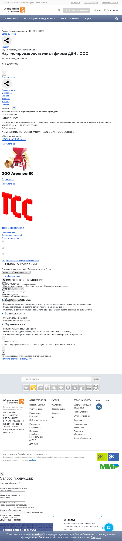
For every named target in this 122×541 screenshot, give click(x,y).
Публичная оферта (38, 420)
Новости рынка (58, 409)
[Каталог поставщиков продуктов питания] (47, 387)
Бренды (5, 96)
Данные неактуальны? (12, 235)
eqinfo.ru (32, 460)
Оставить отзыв (9, 34)
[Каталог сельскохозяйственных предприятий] (54, 387)
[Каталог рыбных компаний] (40, 387)
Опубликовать (17, 289)
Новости (5, 101)
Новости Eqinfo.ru (37, 405)
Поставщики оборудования (38, 18)
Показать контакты (10, 238)
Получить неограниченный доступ (17, 359)
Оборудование (69, 18)
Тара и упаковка (81, 412)
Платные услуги (91, 3)
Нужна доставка (9, 518)
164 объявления (9, 232)
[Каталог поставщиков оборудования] (33, 387)
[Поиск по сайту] (116, 18)
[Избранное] (59, 10)
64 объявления (8, 184)
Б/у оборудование (82, 416)
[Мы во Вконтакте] (99, 406)
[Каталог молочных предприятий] (75, 387)
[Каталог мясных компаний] (26, 387)
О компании (7, 93)
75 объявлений (8, 144)
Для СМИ (33, 444)
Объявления (10, 18)
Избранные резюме (30, 260)
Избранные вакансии (11, 260)
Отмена (5, 289)
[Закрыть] (4, 280)
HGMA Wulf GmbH (14, 139)
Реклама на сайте (110, 3)
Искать (96, 379)
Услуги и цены (35, 409)
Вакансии (6, 99)
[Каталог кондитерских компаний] (61, 387)
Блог (53, 417)
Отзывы (5, 104)
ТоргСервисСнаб (13, 227)
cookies (37, 534)
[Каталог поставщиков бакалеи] (89, 387)
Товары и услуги (9, 90)
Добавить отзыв (12, 276)
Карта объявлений (82, 438)
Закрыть (96, 537)
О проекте (75, 3)
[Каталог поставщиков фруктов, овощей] (68, 387)
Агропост (8, 179)
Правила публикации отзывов (16, 272)
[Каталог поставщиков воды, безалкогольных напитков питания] (82, 387)
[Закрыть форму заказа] (2, 474)
